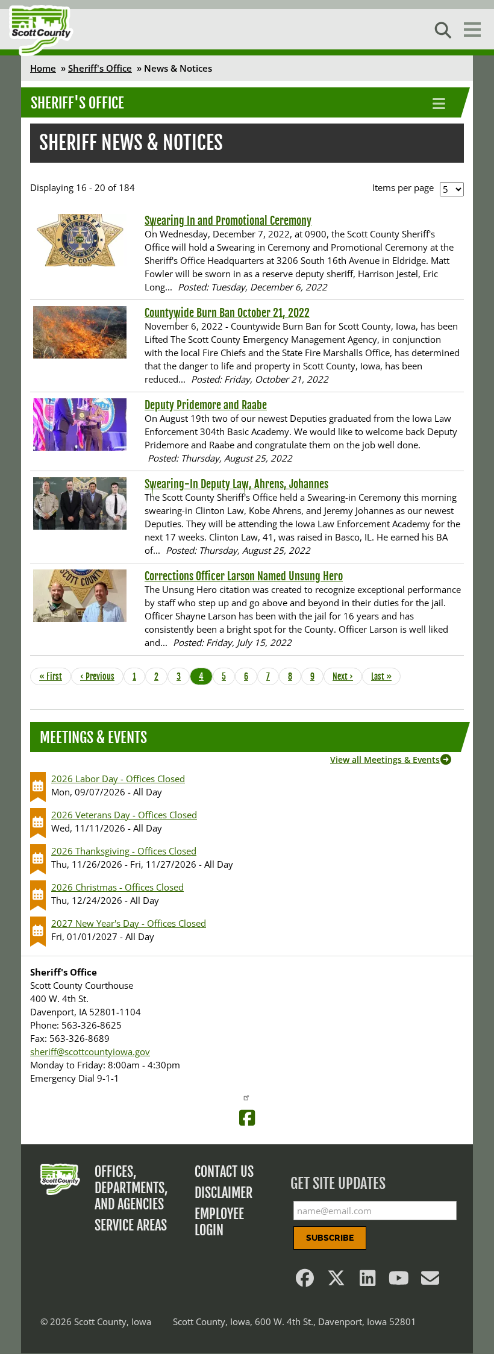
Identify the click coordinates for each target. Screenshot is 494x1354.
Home (43, 68)
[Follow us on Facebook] (304, 1281)
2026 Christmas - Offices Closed (117, 887)
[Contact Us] (430, 1281)
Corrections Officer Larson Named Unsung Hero (244, 576)
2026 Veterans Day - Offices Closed (124, 815)
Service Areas (131, 1225)
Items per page (403, 187)
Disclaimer (223, 1193)
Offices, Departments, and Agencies (131, 1188)
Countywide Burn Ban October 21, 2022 (227, 312)
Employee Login (219, 1222)
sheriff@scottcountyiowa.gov (90, 1051)
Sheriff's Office (100, 68)
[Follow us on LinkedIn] (367, 1281)
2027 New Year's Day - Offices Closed (128, 923)
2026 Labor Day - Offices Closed (118, 779)
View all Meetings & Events (385, 759)
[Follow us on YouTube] (398, 1281)
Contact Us (224, 1172)
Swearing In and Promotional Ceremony (228, 220)
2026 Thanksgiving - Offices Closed (123, 851)
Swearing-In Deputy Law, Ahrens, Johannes (236, 484)
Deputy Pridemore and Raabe (206, 405)
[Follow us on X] (336, 1281)
